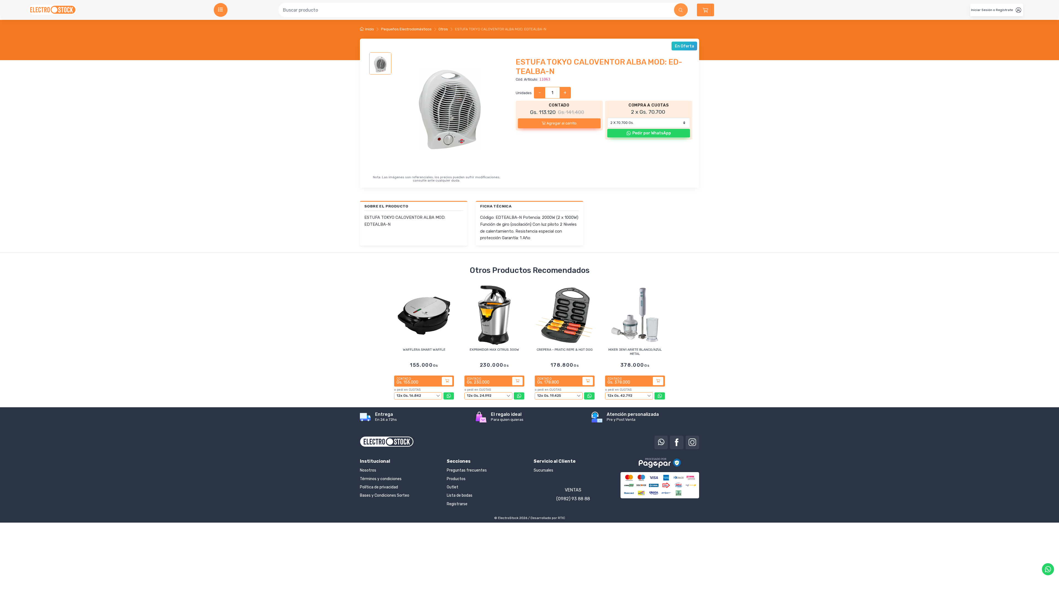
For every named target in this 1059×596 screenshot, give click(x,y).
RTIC (561, 518)
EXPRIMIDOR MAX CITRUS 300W (494, 350)
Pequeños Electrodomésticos (406, 29)
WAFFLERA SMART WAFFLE (424, 350)
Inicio (369, 29)
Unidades (524, 93)
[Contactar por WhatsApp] (1048, 569)
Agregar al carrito (562, 123)
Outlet (452, 487)
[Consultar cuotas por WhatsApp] (448, 396)
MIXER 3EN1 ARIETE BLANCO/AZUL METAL (635, 351)
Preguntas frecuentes (467, 470)
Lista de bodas (459, 495)
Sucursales (543, 470)
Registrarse (457, 504)
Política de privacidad (379, 487)
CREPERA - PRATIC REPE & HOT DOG (565, 350)
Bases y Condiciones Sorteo (384, 495)
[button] (705, 10)
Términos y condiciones (381, 479)
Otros (443, 29)
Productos (456, 479)
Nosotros (368, 470)
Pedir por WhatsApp (651, 133)
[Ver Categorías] (221, 10)
